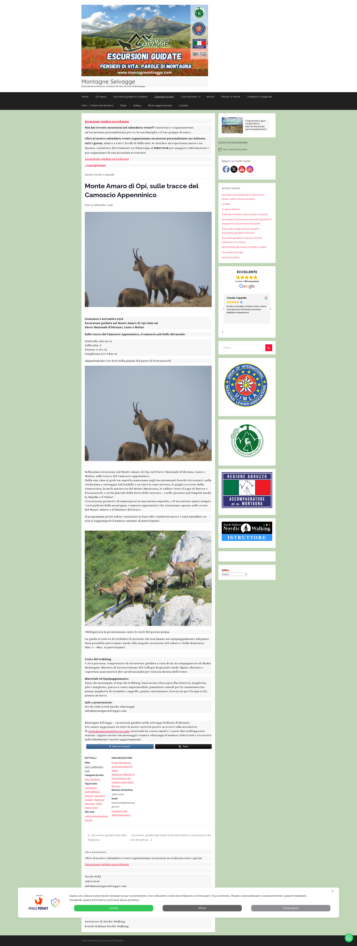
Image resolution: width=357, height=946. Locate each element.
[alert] (247, 149)
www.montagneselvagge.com (108, 731)
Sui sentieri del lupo (232, 252)
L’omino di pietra (230, 257)
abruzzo (89, 796)
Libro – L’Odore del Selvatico (97, 105)
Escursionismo (92, 779)
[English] (223, 570)
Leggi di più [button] (259, 319)
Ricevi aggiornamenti (160, 105)
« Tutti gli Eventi (95, 165)
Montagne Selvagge (108, 81)
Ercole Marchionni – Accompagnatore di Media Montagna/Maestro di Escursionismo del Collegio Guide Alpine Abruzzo (123, 774)
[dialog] (178, 902)
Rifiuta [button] (202, 908)
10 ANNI (226, 204)
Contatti (183, 105)
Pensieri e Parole (230, 96)
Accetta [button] (113, 908)
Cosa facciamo (189, 96)
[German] (225, 570)
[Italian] (228, 570)
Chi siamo (101, 96)
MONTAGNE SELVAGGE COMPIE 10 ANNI (244, 247)
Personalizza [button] (290, 908)
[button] (270, 309)
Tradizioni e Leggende (259, 96)
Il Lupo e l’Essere (231, 209)
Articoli (210, 96)
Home (85, 96)
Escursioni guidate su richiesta (130, 96)
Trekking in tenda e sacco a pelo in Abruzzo (245, 214)
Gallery (137, 105)
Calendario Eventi (164, 96)
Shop (123, 105)
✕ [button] (332, 891)
